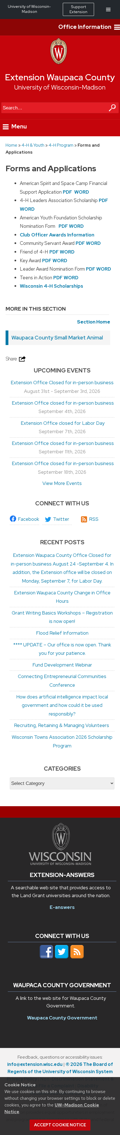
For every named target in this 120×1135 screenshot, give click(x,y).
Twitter (61, 519)
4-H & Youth (32, 145)
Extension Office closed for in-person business (62, 403)
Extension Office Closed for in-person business (62, 382)
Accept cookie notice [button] (60, 1125)
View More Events (62, 483)
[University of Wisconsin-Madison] (58, 63)
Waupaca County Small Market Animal (57, 337)
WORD (81, 192)
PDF (67, 192)
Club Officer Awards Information (57, 235)
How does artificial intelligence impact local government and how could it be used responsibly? (62, 705)
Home (11, 145)
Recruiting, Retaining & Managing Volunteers (62, 725)
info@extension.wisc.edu (35, 1064)
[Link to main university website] (60, 863)
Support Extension (78, 9)
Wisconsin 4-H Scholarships (51, 286)
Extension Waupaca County (60, 77)
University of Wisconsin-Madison (59, 87)
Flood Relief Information (62, 633)
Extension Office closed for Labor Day (62, 423)
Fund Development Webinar (62, 665)
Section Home (93, 322)
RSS (94, 519)
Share (12, 359)
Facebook (28, 519)
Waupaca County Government (62, 1018)
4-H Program (61, 145)
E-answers (62, 907)
